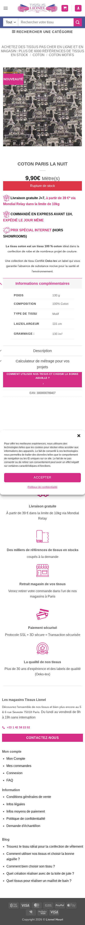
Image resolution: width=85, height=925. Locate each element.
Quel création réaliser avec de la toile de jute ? (40, 873)
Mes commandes (18, 766)
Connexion (14, 773)
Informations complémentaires (42, 283)
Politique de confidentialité (42, 487)
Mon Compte (15, 758)
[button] (79, 436)
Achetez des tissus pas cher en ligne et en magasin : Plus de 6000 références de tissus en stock (42, 51)
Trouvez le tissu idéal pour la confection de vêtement (44, 846)
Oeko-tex (51, 260)
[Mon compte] (78, 8)
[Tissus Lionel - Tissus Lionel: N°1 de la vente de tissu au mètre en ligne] (37, 8)
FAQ (9, 780)
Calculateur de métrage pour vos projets (43, 364)
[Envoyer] (78, 22)
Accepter (42, 477)
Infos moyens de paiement (25, 811)
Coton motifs (61, 55)
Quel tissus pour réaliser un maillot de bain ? (38, 880)
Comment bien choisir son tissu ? (30, 866)
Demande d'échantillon (23, 826)
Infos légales (15, 804)
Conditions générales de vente (28, 797)
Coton (39, 55)
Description (42, 351)
